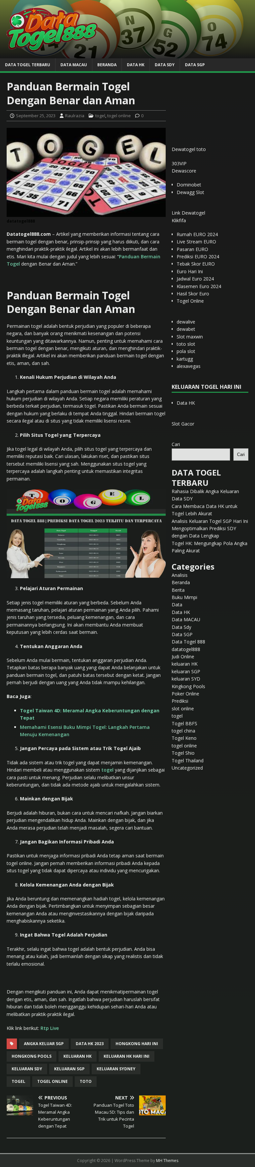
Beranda (107, 65)
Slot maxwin (190, 336)
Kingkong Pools (188, 686)
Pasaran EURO (192, 249)
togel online (119, 116)
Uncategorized (187, 768)
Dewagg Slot (190, 192)
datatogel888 (186, 649)
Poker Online (185, 693)
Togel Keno (184, 738)
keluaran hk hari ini (126, 1056)
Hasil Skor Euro (193, 293)
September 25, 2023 (35, 116)
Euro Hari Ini (190, 271)
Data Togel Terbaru (27, 65)
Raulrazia (74, 116)
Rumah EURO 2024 (197, 234)
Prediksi (180, 701)
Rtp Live (50, 1028)
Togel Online (190, 301)
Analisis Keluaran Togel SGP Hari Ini (210, 521)
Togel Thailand (188, 760)
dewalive (186, 322)
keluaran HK (185, 664)
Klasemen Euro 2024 (199, 286)
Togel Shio (183, 753)
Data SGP (195, 65)
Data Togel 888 (188, 641)
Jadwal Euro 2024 (195, 279)
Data (177, 604)
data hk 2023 (90, 1043)
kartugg (185, 359)
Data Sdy (165, 65)
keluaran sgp (69, 1069)
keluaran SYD (186, 679)
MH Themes (167, 1160)
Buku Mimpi (184, 597)
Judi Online (183, 656)
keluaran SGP (186, 671)
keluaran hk (77, 1056)
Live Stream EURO (196, 241)
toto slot (186, 344)
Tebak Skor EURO (196, 264)
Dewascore (184, 171)
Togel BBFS (184, 723)
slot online (183, 708)
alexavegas (189, 366)
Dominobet (189, 184)
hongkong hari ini (137, 1043)
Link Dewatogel (188, 213)
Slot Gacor (183, 424)
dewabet (186, 329)
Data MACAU (73, 65)
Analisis (180, 575)
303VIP (179, 163)
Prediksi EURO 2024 (198, 256)
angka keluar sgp (44, 1043)
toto (86, 1081)
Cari (176, 444)
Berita (178, 590)
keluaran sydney (116, 1069)
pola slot (186, 351)
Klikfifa (179, 220)
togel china (183, 731)
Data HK (135, 65)
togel (100, 116)
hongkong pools (31, 1056)
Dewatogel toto (189, 149)
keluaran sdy (27, 1069)
